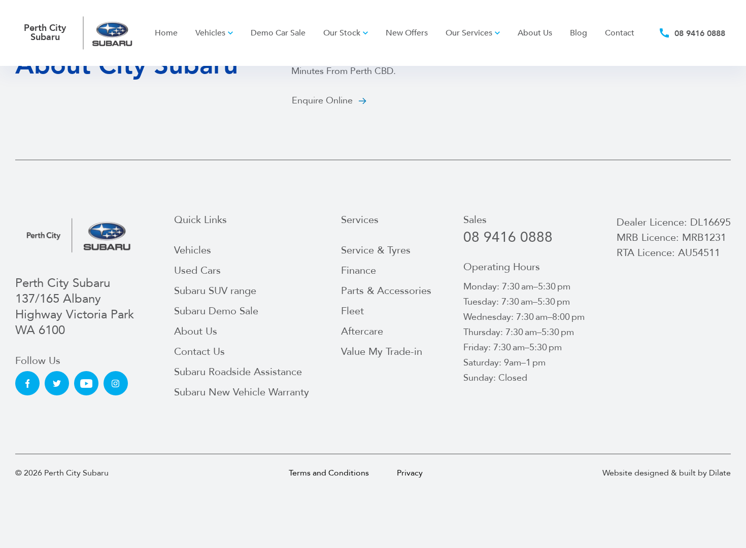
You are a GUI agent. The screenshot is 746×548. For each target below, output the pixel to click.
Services (360, 220)
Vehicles (210, 33)
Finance (358, 270)
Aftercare (362, 331)
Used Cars (197, 270)
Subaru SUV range (215, 291)
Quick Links (200, 220)
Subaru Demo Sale (216, 311)
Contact (619, 33)
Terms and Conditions (329, 473)
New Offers (407, 33)
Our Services (469, 33)
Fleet (352, 311)
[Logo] (78, 235)
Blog (578, 33)
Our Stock (341, 33)
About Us (535, 33)
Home (166, 33)
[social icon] (27, 383)
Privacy (410, 473)
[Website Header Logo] (113, 33)
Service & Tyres (376, 250)
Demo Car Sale (278, 33)
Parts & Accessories (386, 291)
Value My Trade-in (381, 351)
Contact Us (199, 351)
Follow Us (37, 361)
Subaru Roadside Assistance (238, 372)
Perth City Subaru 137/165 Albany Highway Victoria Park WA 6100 (74, 307)
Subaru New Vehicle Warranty (241, 392)
